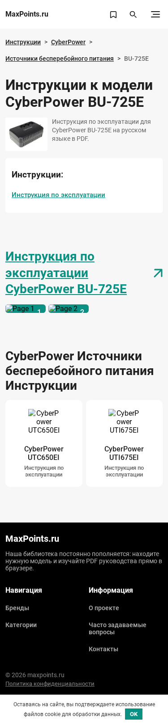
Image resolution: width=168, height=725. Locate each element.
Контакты (103, 649)
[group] (43, 443)
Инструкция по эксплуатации (58, 195)
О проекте (104, 607)
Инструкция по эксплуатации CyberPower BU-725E (66, 272)
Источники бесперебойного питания (59, 58)
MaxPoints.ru (26, 14)
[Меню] (155, 14)
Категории (21, 624)
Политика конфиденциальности (50, 683)
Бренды (17, 607)
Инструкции (23, 42)
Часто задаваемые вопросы (117, 628)
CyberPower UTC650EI (44, 453)
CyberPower (68, 42)
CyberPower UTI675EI (124, 453)
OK (134, 714)
